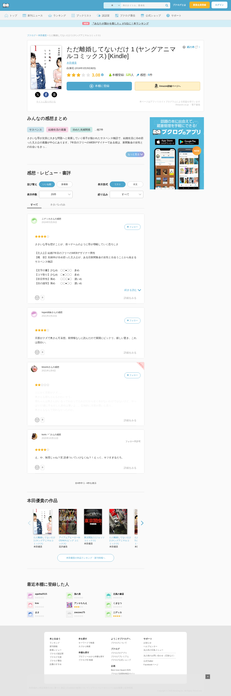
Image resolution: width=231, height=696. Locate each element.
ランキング (55, 643)
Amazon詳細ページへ (170, 86)
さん (48, 219)
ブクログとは (179, 5)
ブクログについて (119, 643)
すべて (34, 204)
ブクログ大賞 (56, 657)
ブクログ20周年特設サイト (123, 674)
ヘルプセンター (150, 646)
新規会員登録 (199, 5)
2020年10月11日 (50, 438)
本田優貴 (72, 62)
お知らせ (147, 643)
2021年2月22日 (49, 316)
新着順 (64, 184)
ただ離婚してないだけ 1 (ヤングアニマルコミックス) (44, 540)
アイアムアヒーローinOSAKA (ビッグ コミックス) (69, 540)
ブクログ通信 (56, 661)
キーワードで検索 (86, 643)
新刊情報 (54, 646)
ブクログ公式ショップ (121, 660)
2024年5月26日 (49, 222)
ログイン (219, 5)
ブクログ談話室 (57, 653)
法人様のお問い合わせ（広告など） (159, 655)
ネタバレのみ (57, 204)
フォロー (133, 227)
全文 (135, 184)
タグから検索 (84, 646)
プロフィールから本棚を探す (91, 656)
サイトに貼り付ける (46, 101)
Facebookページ (150, 665)
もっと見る (134, 154)
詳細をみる (130, 297)
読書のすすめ (56, 664)
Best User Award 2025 (121, 670)
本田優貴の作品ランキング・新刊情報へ (85, 558)
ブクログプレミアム (120, 656)
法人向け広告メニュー (153, 650)
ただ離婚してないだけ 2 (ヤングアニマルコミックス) (120, 540)
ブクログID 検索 (86, 660)
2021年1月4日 (49, 370)
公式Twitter (148, 661)
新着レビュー (56, 650)
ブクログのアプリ (119, 653)
